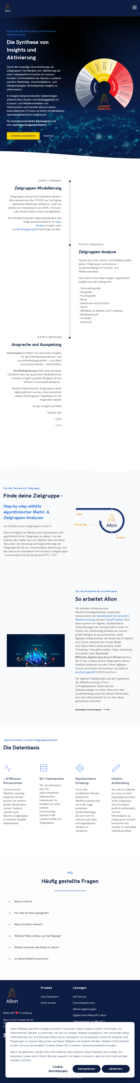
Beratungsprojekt (27, 229)
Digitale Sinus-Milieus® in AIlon (89, 1015)
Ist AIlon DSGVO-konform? (31, 958)
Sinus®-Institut (114, 619)
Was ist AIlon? (23, 901)
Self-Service (79, 996)
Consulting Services (84, 1002)
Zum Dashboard (50, 996)
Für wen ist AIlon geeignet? (31, 913)
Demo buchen (48, 1002)
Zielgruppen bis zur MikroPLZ (89, 1021)
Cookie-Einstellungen (58, 1068)
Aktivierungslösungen (84, 1009)
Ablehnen (115, 1068)
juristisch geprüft (85, 672)
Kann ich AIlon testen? (28, 924)
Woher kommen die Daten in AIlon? (36, 947)
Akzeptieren (86, 1068)
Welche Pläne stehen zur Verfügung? (37, 936)
